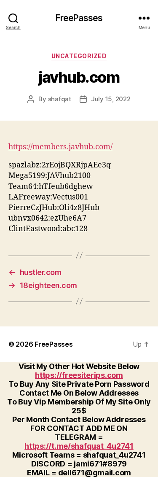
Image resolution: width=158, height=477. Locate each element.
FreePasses (79, 17)
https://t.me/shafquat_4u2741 (78, 446)
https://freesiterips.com (79, 375)
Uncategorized (79, 55)
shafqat (59, 99)
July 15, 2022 (111, 99)
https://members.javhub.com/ (60, 147)
